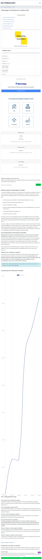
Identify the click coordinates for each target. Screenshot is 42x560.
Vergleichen (38, 184)
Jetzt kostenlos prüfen (21, 90)
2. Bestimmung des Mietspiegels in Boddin (8, 19)
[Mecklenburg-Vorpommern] (21, 38)
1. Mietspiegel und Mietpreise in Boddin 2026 (8, 17)
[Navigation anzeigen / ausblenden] (40, 3)
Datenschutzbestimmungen (21, 555)
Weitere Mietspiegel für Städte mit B (7, 542)
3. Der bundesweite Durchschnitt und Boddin (8, 21)
